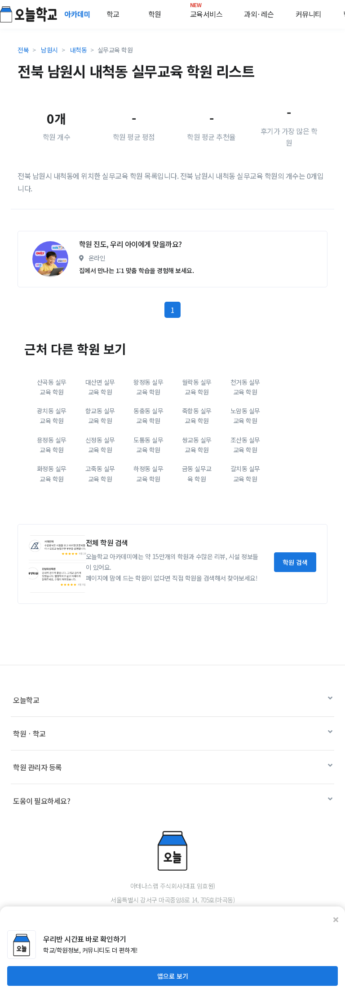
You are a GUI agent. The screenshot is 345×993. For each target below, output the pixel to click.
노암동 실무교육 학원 (245, 415)
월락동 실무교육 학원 (197, 386)
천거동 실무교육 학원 (245, 386)
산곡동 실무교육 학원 (51, 386)
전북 (23, 49)
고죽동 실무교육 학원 (100, 473)
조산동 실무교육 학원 (245, 444)
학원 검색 (295, 562)
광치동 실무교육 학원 (51, 415)
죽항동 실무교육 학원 (197, 415)
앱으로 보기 (172, 975)
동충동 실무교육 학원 (148, 415)
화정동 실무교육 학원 (51, 473)
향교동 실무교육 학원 (100, 415)
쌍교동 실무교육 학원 (197, 444)
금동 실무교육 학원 (197, 473)
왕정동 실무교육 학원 (148, 386)
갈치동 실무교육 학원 (245, 473)
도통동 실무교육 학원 (148, 444)
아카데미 (78, 14)
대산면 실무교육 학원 (100, 386)
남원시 (49, 49)
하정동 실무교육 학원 (148, 473)
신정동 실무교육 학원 (100, 444)
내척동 (78, 49)
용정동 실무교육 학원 (51, 444)
